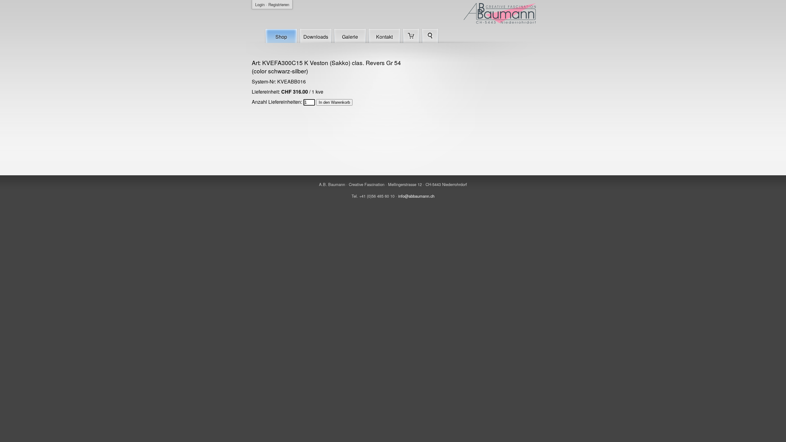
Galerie (350, 36)
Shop (281, 36)
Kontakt (384, 36)
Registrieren (278, 4)
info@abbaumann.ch (416, 196)
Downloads (315, 36)
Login (260, 4)
